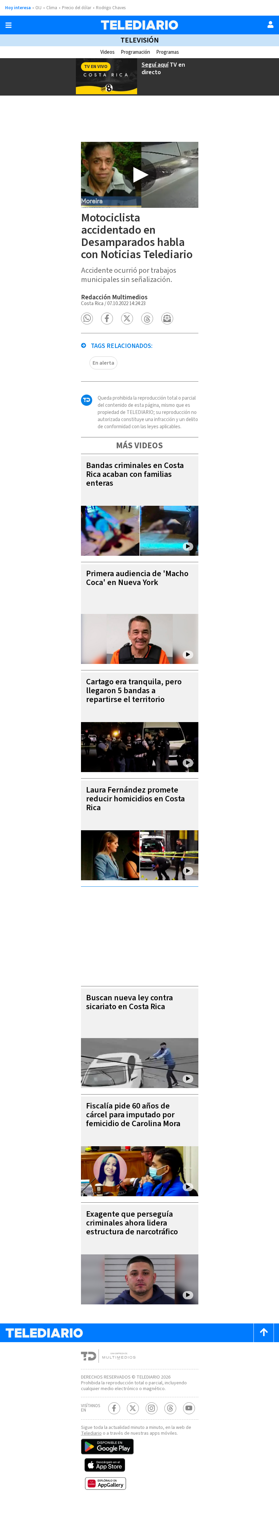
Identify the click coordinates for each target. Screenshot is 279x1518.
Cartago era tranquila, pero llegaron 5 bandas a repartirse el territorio (134, 690)
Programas (167, 52)
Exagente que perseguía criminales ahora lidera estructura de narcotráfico (132, 1223)
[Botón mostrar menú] (8, 25)
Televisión (139, 40)
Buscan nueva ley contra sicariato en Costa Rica (129, 1002)
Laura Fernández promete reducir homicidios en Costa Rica (135, 799)
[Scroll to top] (263, 1332)
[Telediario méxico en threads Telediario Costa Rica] (170, 1408)
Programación (135, 52)
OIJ (38, 8)
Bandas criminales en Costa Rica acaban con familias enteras (135, 474)
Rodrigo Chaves (111, 8)
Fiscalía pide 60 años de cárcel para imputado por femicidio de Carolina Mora (133, 1115)
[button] (87, 318)
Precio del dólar (76, 8)
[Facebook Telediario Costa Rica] (114, 1408)
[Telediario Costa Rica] (139, 25)
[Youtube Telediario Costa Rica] (189, 1408)
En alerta (103, 363)
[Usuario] (270, 24)
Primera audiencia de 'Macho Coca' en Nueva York (137, 578)
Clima (51, 8)
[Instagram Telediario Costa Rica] (152, 1408)
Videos (107, 52)
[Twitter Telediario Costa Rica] (133, 1408)
